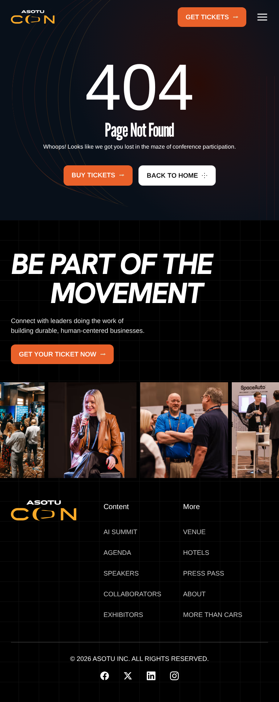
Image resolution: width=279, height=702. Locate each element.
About (194, 594)
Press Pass (203, 573)
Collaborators (132, 594)
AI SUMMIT (120, 532)
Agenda (117, 552)
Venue (194, 532)
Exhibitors (123, 614)
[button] (262, 17)
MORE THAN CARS (212, 614)
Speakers (121, 573)
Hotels (196, 552)
